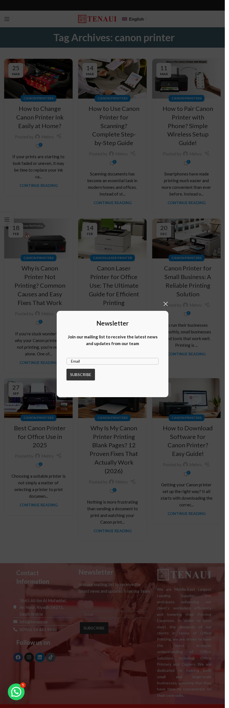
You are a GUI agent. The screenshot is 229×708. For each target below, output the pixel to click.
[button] (16, 691)
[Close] (166, 304)
